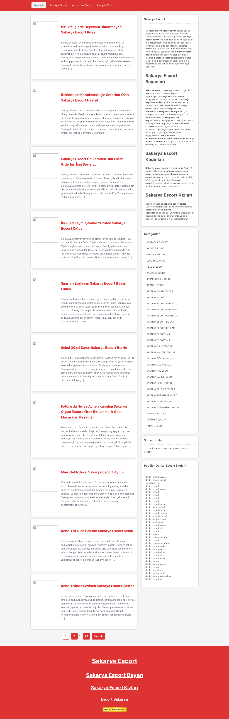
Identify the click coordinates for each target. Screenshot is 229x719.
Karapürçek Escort (158, 279)
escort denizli (152, 483)
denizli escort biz (153, 579)
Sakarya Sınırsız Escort (161, 389)
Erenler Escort (156, 254)
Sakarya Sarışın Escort (161, 377)
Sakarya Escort (58, 5)
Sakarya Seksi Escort (159, 383)
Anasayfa (39, 5)
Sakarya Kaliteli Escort (161, 352)
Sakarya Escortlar (158, 334)
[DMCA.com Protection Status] (115, 711)
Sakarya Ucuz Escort (159, 401)
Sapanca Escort (156, 413)
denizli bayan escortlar (156, 537)
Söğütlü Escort (156, 419)
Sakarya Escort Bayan (160, 303)
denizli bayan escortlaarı (157, 543)
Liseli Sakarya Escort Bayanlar (165, 448)
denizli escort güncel (155, 552)
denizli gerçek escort (155, 570)
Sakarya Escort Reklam (161, 328)
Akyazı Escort (155, 248)
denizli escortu (152, 501)
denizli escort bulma (155, 558)
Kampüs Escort (105, 5)
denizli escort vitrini (155, 573)
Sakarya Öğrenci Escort (161, 358)
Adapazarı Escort (82, 5)
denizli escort (152, 486)
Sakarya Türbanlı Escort (162, 395)
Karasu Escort (156, 285)
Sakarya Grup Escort (159, 346)
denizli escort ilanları (155, 504)
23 (86, 636)
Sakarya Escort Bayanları (162, 309)
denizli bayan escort (155, 480)
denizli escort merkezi (156, 546)
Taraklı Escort (156, 426)
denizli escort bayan (155, 477)
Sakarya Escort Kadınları (162, 315)
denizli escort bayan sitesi (158, 576)
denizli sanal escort (155, 507)
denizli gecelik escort (156, 516)
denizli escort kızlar (155, 510)
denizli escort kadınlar (156, 513)
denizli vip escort (153, 534)
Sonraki (98, 636)
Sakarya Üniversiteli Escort (164, 407)
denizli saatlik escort (155, 519)
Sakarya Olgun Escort (160, 364)
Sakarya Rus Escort (159, 370)
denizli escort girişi (154, 549)
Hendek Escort (156, 266)
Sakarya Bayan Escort (160, 291)
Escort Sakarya (156, 260)
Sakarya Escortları (158, 340)
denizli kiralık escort (155, 522)
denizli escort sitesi (155, 528)
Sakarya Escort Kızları (160, 321)
